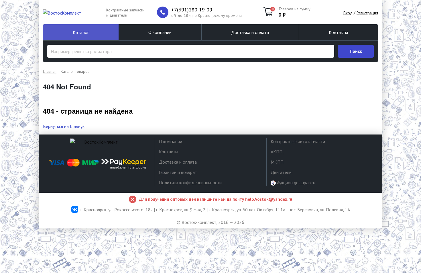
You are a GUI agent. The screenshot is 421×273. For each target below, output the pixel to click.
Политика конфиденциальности (190, 182)
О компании (160, 32)
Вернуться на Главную (64, 126)
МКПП (277, 162)
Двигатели (281, 172)
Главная (49, 71)
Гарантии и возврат (178, 172)
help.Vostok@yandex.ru (268, 199)
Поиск (356, 51)
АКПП (276, 151)
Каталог (81, 32)
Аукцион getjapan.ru (295, 182)
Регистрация (367, 12)
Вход (348, 12)
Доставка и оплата (250, 32)
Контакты (338, 32)
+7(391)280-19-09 (191, 10)
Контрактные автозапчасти (298, 141)
